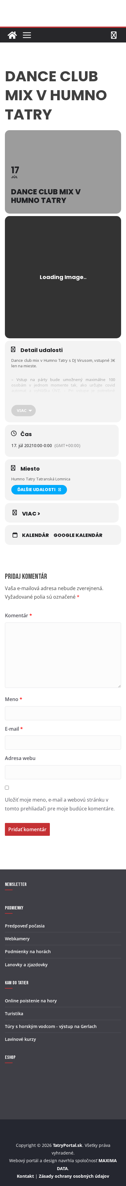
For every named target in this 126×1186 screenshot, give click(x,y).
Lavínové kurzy (20, 1039)
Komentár (18, 615)
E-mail (14, 728)
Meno (13, 699)
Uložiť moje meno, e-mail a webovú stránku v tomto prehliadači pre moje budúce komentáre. (60, 804)
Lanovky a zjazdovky (26, 965)
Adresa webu (20, 758)
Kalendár (35, 535)
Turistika (14, 1013)
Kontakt (25, 1176)
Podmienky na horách (28, 951)
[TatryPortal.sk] (12, 35)
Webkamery (17, 939)
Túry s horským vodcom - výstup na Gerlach (51, 1026)
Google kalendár (78, 535)
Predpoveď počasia (25, 926)
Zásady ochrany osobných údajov (74, 1176)
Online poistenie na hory (31, 1001)
